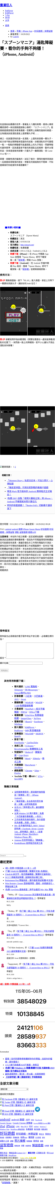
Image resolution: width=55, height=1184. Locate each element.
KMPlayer (9, 13)
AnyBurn (18, 767)
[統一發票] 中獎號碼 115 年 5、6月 (20, 868)
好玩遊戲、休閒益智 (43, 31)
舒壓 (22, 1146)
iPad (2, 1126)
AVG (16, 699)
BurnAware (30, 765)
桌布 (43, 1137)
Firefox (17, 773)
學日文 (41, 1134)
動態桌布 (44, 1129)
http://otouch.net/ (27, 245)
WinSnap (18, 724)
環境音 (36, 1141)
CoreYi (16, 37)
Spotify (17, 736)
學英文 (48, 1134)
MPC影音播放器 (33, 730)
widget (36, 1126)
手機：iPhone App (24, 31)
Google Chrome (6, 1123)
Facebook (38, 1120)
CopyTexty (24, 755)
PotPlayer (9, 11)
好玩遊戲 (45, 529)
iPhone (26, 529)
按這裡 (21, 260)
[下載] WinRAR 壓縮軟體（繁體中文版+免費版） (27, 871)
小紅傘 (28, 696)
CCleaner (29, 746)
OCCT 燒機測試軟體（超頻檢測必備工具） (24, 877)
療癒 (41, 1141)
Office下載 (34, 712)
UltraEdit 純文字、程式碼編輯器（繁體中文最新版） (28, 874)
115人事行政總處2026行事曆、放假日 (22, 1065)
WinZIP (38, 702)
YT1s (40, 776)
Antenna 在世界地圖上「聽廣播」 (29, 840)
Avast (23, 699)
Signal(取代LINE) (22, 693)
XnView (37, 718)
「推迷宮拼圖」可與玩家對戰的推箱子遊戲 (27, 487)
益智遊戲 (23, 532)
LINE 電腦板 (31, 686)
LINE (18, 1126)
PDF (31, 1126)
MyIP (7, 17)
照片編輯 (20, 1140)
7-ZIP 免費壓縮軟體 (23, 705)
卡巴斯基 (38, 696)
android (8, 529)
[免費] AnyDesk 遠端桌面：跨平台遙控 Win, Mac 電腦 (29, 889)
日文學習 (38, 1137)
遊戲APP (32, 532)
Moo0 (28, 758)
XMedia (36, 758)
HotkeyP (29, 752)
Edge (37, 770)
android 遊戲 (17, 529)
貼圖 (51, 1146)
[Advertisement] (27, 87)
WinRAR (29, 702)
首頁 (7, 25)
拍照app (23, 1137)
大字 (7, 20)
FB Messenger (31, 690)
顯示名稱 (4, 663)
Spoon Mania (34, 529)
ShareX (28, 721)
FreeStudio (19, 742)
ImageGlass (26, 718)
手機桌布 (16, 1137)
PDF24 (24, 712)
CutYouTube (32, 742)
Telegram (18, 690)
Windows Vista (4, 1129)
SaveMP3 (18, 779)
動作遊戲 (37, 1129)
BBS (32, 1120)
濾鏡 (11, 1141)
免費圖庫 (29, 1129)
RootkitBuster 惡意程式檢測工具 (28, 843)
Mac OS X (24, 1126)
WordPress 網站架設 (17, 1129)
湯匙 (17, 532)
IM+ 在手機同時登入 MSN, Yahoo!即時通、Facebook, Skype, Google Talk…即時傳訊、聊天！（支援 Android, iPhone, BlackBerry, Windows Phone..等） (29, 831)
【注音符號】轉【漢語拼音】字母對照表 (23, 1077)
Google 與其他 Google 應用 (42, 1123)
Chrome (28, 770)
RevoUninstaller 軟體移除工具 (28, 749)
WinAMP (29, 734)
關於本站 (3, 1153)
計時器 (47, 1145)
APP (28, 1119)
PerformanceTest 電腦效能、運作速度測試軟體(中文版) (29, 880)
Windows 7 (43, 1126)
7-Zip (7, 15)
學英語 (2, 1137)
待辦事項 (8, 1137)
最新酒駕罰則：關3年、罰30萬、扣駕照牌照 (25, 1074)
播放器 (31, 1137)
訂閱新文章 (40, 1153)
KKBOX (39, 734)
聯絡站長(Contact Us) (17, 1153)
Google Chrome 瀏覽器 (22, 1123)
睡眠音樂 (17, 1145)
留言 (3, 658)
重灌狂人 (6, 5)
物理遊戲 (29, 1141)
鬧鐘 (1, 1148)
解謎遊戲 (37, 1145)
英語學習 (28, 1145)
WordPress (12, 1155)
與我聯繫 (6, 1183)
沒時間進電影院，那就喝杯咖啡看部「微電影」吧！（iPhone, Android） (29, 795)
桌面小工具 (4, 1141)
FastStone (38, 721)
